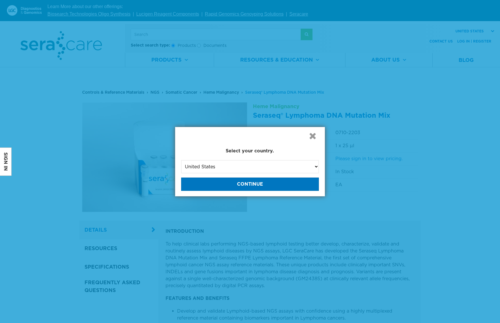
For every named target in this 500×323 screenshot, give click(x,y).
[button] (312, 136)
